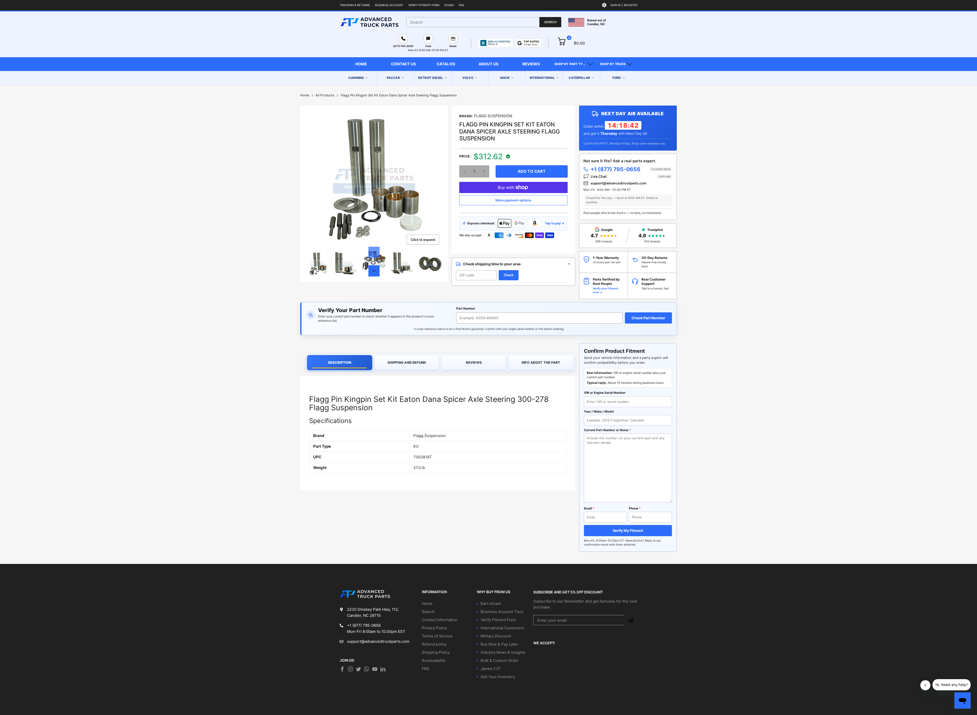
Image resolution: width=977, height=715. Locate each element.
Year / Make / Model (599, 411)
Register (630, 5)
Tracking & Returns (355, 5)
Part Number (465, 308)
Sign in (615, 5)
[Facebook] (342, 669)
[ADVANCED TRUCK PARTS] (369, 22)
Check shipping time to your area (492, 264)
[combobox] (483, 22)
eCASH (449, 5)
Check (508, 275)
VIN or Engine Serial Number (605, 393)
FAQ (461, 5)
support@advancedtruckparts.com (618, 183)
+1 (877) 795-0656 (630, 169)
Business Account (389, 5)
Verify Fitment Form (423, 5)
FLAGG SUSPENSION (493, 115)
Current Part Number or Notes (607, 430)
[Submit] (631, 620)
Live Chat (630, 176)
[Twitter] (350, 669)
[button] (573, 64)
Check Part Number (648, 318)
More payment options (513, 200)
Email (589, 508)
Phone (635, 508)
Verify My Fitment (628, 530)
